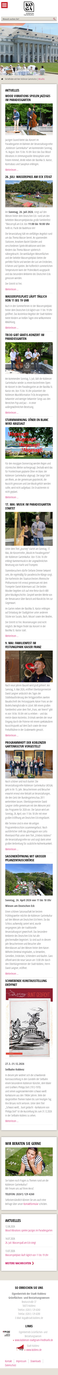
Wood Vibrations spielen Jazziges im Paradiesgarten (28, 1230)
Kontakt (8, 1361)
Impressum (21, 1361)
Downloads (35, 1361)
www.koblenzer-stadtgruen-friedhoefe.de (34, 1340)
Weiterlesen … (11, 170)
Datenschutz (10, 1365)
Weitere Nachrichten (18, 1263)
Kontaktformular (30, 1204)
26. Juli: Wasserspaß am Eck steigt (20, 1243)
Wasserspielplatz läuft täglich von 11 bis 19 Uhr (26, 1255)
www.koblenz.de (34, 1350)
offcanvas (4, 5)
